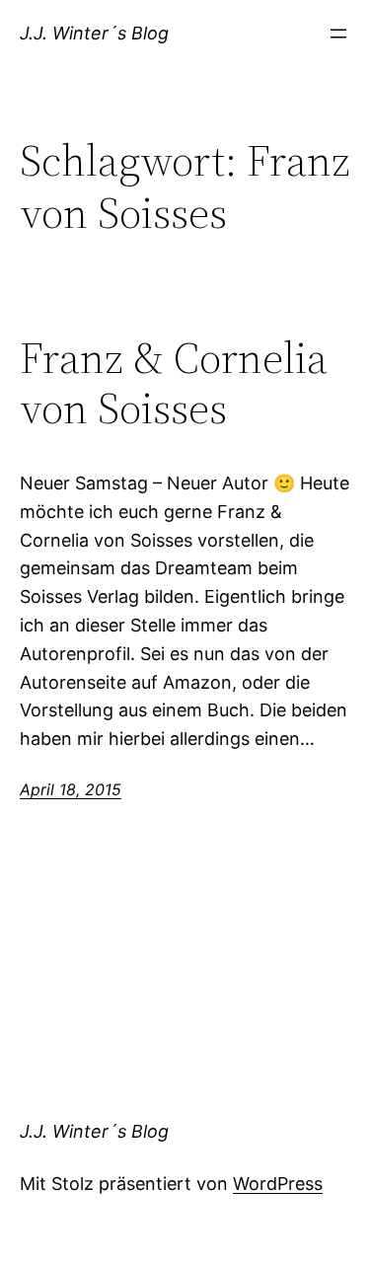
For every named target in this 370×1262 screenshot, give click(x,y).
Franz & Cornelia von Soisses (174, 383)
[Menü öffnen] (338, 33)
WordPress (278, 1183)
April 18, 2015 (70, 789)
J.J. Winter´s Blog (94, 33)
